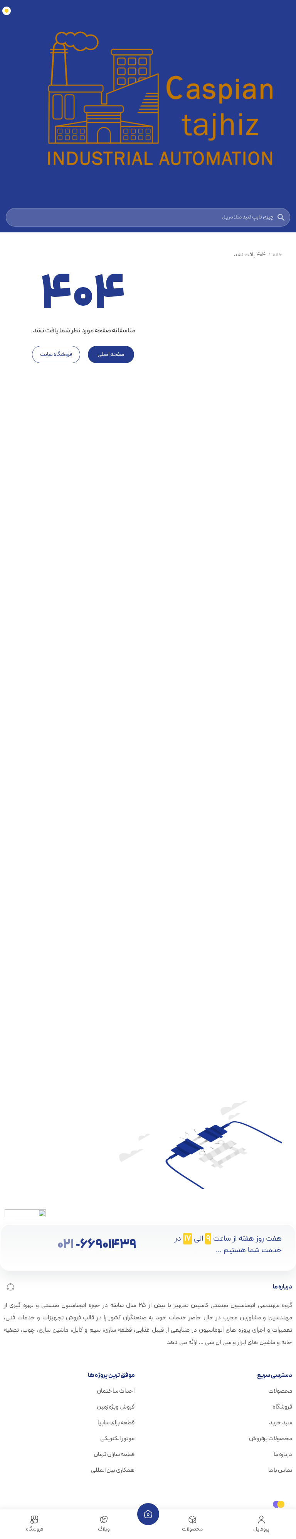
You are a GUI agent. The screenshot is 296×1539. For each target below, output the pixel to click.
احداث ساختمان (116, 1391)
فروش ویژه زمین (116, 1407)
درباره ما (283, 1454)
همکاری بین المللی (113, 1470)
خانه (277, 255)
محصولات (280, 1391)
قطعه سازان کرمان (114, 1454)
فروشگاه (282, 1407)
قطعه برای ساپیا (116, 1422)
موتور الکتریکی (117, 1438)
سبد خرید (280, 1422)
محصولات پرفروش (270, 1438)
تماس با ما (280, 1470)
